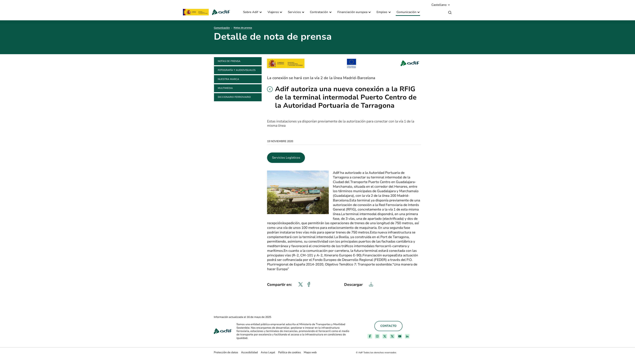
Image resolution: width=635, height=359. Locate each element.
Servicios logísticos (286, 158)
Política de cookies (289, 352)
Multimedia (225, 88)
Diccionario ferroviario (234, 97)
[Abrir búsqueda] (450, 12)
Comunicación (222, 27)
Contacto (388, 326)
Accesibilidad (249, 352)
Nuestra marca (228, 79)
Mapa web (310, 352)
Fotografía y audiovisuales (236, 70)
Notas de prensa (243, 27)
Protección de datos (226, 352)
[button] (270, 89)
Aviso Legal (268, 352)
